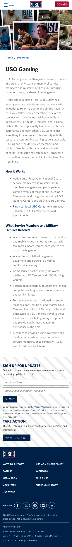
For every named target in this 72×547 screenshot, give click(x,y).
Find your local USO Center (30, 206)
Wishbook (42, 471)
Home (9, 57)
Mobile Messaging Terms (45, 406)
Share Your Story (47, 485)
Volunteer (9, 485)
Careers (7, 471)
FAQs (15, 535)
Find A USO (42, 478)
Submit (10, 399)
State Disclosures (53, 535)
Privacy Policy (24, 413)
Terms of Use (27, 535)
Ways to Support (16, 437)
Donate (62, 4)
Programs (23, 57)
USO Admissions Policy (50, 464)
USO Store (9, 492)
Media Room (10, 478)
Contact (6, 535)
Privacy (38, 535)
